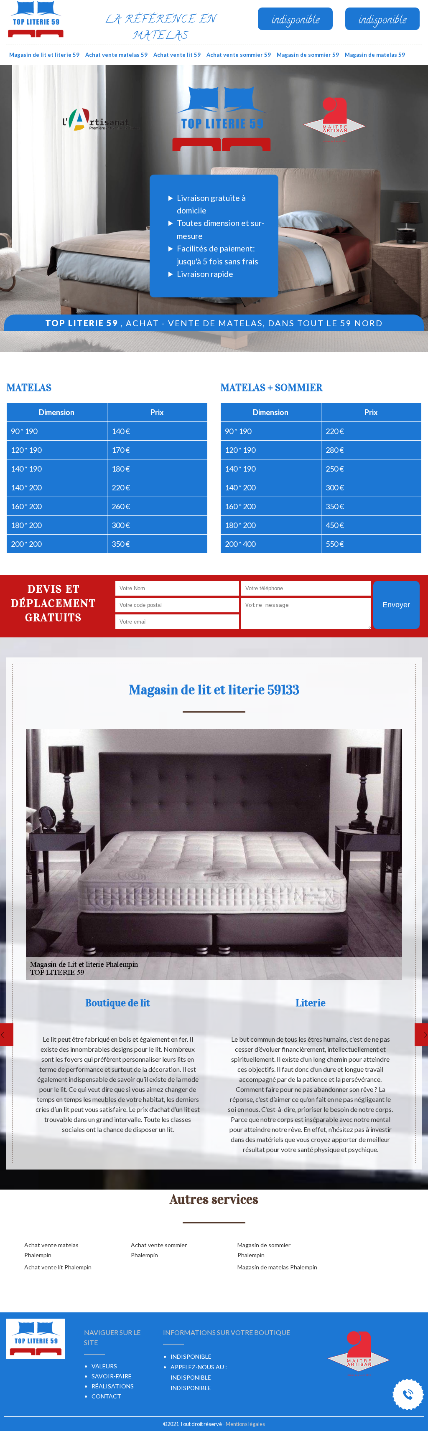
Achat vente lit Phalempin (58, 1267)
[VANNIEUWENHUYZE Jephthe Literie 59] (35, 19)
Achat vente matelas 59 (116, 54)
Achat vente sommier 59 (238, 54)
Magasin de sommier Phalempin (263, 1249)
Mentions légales (245, 1424)
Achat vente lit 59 (177, 54)
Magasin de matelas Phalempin (277, 1267)
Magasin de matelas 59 (375, 54)
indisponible (191, 1377)
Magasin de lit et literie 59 (44, 54)
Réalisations (113, 1386)
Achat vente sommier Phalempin (159, 1249)
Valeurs (104, 1366)
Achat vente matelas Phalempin (51, 1249)
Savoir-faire (112, 1376)
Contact (106, 1396)
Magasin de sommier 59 (308, 54)
